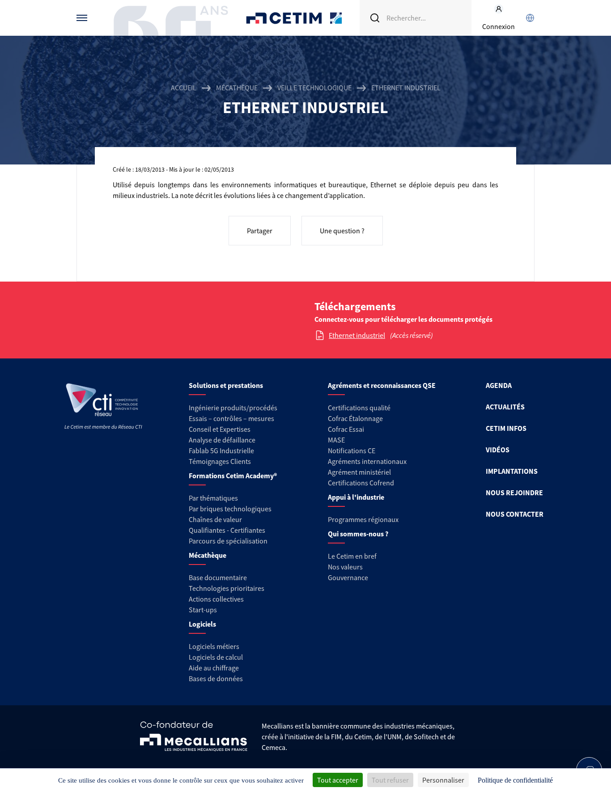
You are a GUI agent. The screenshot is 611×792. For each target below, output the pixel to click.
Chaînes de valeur (215, 519)
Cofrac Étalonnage (355, 418)
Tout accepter (337, 779)
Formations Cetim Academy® (233, 475)
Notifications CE (351, 450)
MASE (336, 439)
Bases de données (216, 678)
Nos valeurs (345, 566)
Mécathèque (237, 88)
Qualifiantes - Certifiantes (227, 530)
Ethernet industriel (357, 335)
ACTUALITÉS (505, 406)
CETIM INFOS (506, 428)
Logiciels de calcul (216, 657)
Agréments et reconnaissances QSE (382, 385)
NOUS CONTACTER (514, 514)
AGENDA (499, 385)
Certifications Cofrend (361, 482)
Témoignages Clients (220, 461)
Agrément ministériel (359, 472)
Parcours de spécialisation (228, 540)
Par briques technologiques (230, 508)
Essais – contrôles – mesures (231, 418)
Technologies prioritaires (226, 588)
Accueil (183, 88)
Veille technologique (314, 88)
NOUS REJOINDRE (514, 492)
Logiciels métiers (214, 646)
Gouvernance (348, 577)
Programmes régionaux (363, 519)
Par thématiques (213, 497)
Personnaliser (443, 779)
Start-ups (203, 609)
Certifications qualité (359, 407)
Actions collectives (216, 598)
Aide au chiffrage (214, 667)
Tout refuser (390, 779)
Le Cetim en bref (352, 556)
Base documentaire (218, 577)
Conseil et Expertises (219, 429)
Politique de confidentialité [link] (515, 780)
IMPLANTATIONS (512, 471)
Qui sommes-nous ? (358, 533)
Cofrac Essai (346, 429)
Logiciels (202, 623)
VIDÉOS (497, 449)
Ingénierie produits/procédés (233, 407)
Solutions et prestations (226, 385)
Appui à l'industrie (356, 497)
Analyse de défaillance (222, 439)
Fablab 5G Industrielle (221, 450)
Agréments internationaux (367, 461)
